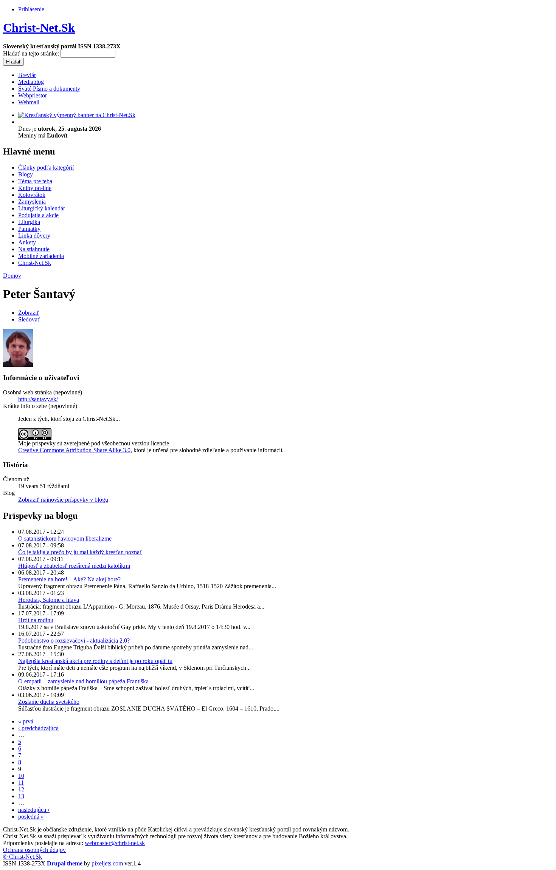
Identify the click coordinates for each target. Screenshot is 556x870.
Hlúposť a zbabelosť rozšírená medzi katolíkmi (74, 565)
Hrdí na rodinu (35, 620)
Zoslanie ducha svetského (48, 701)
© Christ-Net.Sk (22, 856)
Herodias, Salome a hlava (48, 599)
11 (21, 782)
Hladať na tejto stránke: (32, 53)
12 (21, 789)
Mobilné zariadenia (41, 256)
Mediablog (31, 82)
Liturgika (29, 222)
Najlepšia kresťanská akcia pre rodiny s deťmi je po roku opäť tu (95, 661)
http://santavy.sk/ (38, 399)
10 (21, 776)
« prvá (25, 721)
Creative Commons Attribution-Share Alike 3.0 (74, 450)
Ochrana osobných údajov (34, 850)
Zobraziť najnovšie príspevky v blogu (63, 499)
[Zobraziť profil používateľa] (18, 365)
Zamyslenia (32, 201)
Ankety (27, 242)
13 (21, 796)
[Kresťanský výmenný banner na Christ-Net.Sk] (76, 115)
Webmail (28, 102)
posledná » (31, 816)
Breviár (27, 75)
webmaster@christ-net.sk (115, 843)
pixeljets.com (107, 863)
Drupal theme (64, 863)
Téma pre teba (35, 181)
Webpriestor (32, 95)
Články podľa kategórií (46, 167)
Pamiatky (29, 229)
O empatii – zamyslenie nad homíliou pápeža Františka (83, 681)
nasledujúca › (34, 810)
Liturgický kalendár (41, 208)
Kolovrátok (31, 195)
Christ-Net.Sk (39, 27)
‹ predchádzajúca (38, 728)
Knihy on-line (34, 188)
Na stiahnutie (34, 249)
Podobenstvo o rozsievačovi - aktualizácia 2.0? (74, 640)
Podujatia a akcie (38, 215)
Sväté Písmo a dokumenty (49, 88)
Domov (12, 275)
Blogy (25, 174)
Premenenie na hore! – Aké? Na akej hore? (69, 579)
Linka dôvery (34, 235)
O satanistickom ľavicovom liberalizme (65, 538)
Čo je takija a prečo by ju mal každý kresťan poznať (80, 552)
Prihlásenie (31, 9)
